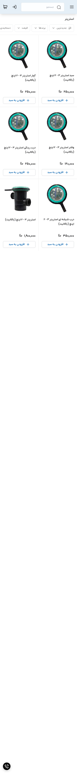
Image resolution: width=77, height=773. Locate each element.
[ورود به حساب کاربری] (15, 7)
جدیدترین (62, 28)
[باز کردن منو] (71, 7)
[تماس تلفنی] (6, 766)
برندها (42, 28)
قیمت (25, 28)
